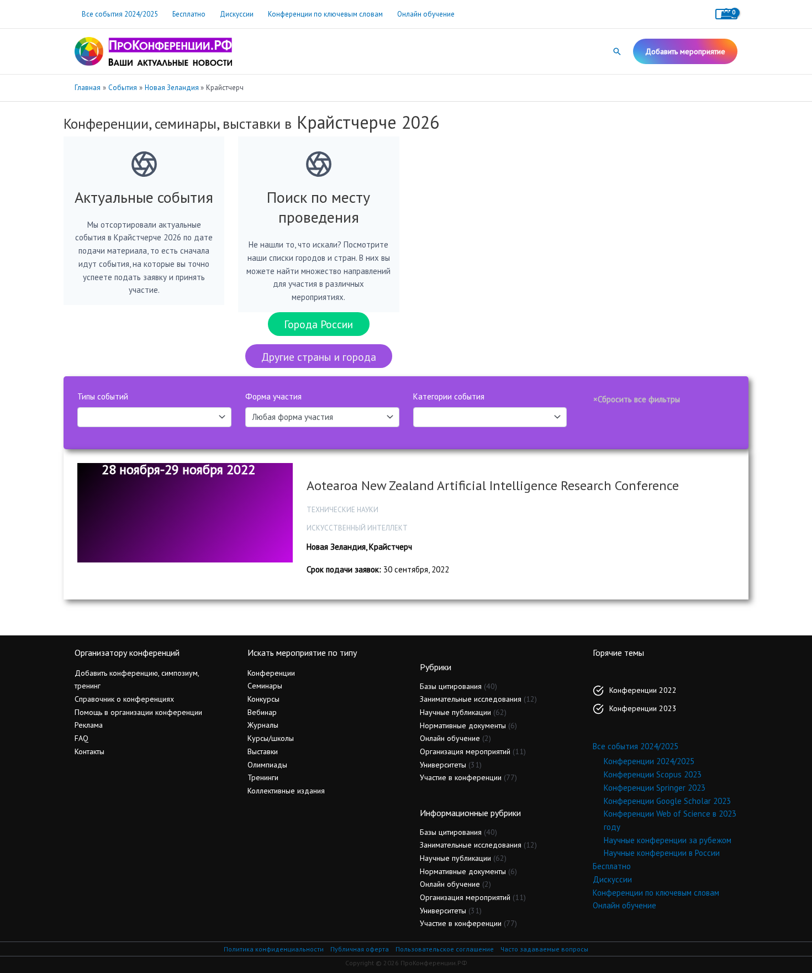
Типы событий (102, 396)
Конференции (271, 673)
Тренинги (262, 777)
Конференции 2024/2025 (649, 761)
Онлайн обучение (426, 14)
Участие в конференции (461, 777)
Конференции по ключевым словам (325, 14)
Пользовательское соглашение (445, 949)
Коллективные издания (286, 791)
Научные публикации (455, 712)
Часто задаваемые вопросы (544, 949)
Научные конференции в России (662, 853)
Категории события (448, 396)
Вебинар (262, 712)
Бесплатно (188, 14)
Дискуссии (237, 14)
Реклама (89, 725)
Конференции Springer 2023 (654, 787)
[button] (617, 51)
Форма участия (273, 396)
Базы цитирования (451, 686)
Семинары (264, 686)
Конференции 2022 (643, 690)
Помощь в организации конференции (138, 712)
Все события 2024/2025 (120, 14)
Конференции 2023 (643, 708)
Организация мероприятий (465, 751)
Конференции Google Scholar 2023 (667, 801)
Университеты (443, 765)
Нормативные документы (463, 725)
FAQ (81, 738)
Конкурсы (263, 699)
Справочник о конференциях (124, 699)
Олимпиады (267, 765)
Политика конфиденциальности (274, 949)
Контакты (89, 751)
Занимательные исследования (470, 699)
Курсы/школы (270, 738)
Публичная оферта (359, 949)
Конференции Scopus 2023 (653, 774)
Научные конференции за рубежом (667, 840)
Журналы (262, 725)
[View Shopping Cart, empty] (726, 14)
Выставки (262, 751)
